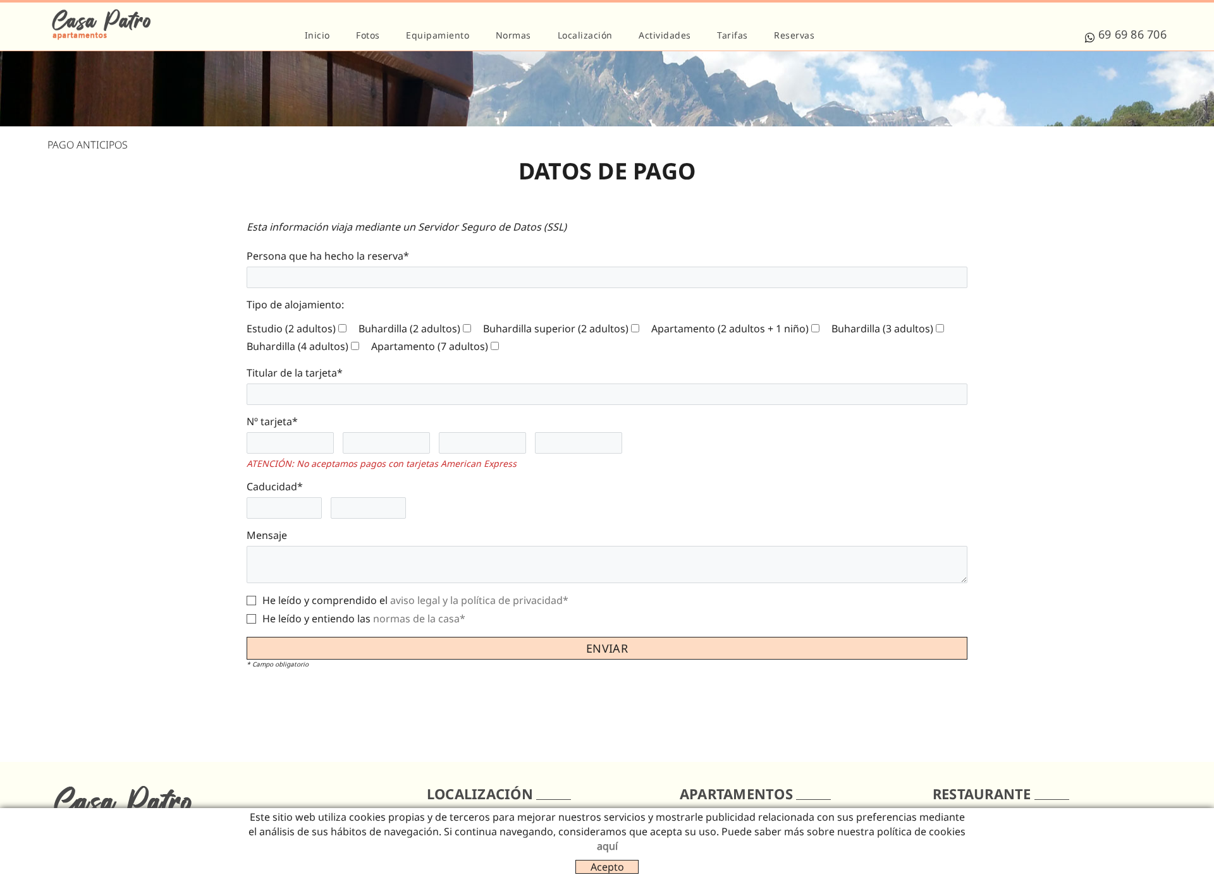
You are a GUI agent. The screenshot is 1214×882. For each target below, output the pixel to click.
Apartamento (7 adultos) (429, 346)
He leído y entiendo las (316, 618)
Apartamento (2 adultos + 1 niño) (730, 328)
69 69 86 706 (1132, 34)
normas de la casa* (419, 618)
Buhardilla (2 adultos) (409, 328)
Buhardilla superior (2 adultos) (555, 328)
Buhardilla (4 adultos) (297, 346)
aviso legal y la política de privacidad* (479, 600)
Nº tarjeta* (272, 421)
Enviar (607, 648)
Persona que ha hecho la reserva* (328, 256)
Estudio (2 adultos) (291, 328)
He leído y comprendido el (325, 600)
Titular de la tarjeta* (295, 373)
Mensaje (267, 535)
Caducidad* (275, 486)
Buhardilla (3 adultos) (882, 328)
